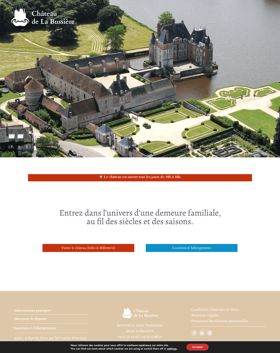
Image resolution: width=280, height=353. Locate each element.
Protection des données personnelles (219, 321)
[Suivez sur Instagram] (209, 333)
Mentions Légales (204, 315)
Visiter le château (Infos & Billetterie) (88, 247)
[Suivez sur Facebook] (194, 333)
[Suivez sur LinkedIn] (202, 333)
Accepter (197, 347)
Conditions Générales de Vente (215, 309)
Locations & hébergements (191, 247)
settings (172, 349)
